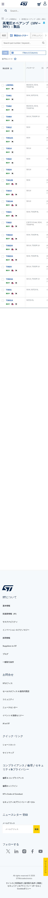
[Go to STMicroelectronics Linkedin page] (16, 852)
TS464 (9, 117)
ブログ (5, 654)
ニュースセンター (10, 707)
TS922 (9, 222)
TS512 (9, 127)
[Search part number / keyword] (43, 42)
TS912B (9, 180)
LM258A (9, 85)
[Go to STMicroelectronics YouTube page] (40, 852)
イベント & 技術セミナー (13, 715)
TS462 (9, 106)
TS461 (9, 96)
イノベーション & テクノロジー (16, 630)
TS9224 (9, 246)
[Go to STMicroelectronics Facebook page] (32, 852)
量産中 (8, 89)
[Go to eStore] (39, 4)
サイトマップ (8, 753)
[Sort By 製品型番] (11, 68)
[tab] (4, 35)
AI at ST (6, 723)
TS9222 (9, 235)
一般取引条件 (8, 662)
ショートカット (9, 745)
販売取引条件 (30, 883)
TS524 (9, 170)
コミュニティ (8, 699)
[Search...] (6, 10)
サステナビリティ (10, 622)
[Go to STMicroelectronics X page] (9, 852)
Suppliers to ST (10, 646)
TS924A (9, 279)
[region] (36, 315)
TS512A (9, 138)
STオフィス (8, 683)
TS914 (9, 191)
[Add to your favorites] (15, 59)
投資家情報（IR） (10, 614)
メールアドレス (9, 823)
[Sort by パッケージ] (42, 68)
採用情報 (6, 638)
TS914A (9, 201)
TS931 (9, 290)
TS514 (9, 148)
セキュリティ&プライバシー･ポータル (19, 802)
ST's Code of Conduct (13, 794)
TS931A (9, 300)
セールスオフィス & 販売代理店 (16, 691)
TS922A (9, 256)
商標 (39, 883)
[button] (3, 4)
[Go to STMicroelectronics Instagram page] (24, 852)
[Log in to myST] (45, 4)
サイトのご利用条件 (14, 883)
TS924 (9, 267)
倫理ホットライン (10, 786)
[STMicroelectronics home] (24, 4)
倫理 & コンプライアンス (13, 778)
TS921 (9, 212)
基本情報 (6, 606)
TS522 (9, 159)
